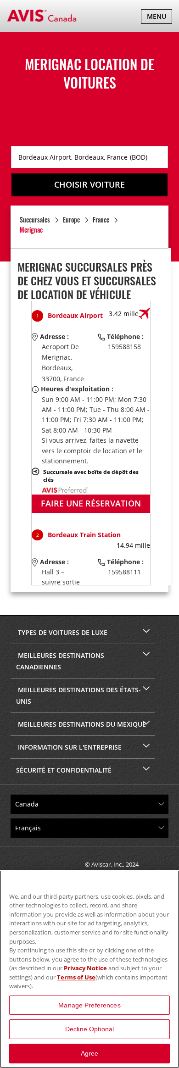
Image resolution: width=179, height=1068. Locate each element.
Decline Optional (89, 1029)
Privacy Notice (86, 968)
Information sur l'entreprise (69, 747)
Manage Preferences (89, 1005)
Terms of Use (76, 977)
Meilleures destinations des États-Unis (78, 695)
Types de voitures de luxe (61, 632)
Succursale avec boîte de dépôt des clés (91, 475)
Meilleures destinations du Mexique (81, 724)
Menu (159, 17)
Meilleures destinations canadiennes (60, 661)
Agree (90, 1053)
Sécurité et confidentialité (64, 770)
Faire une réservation (91, 503)
